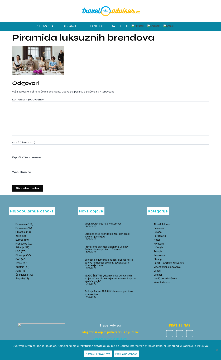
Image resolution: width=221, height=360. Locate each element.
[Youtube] (189, 333)
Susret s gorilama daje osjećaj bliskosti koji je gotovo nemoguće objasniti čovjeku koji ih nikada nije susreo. (109, 262)
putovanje (24, 228)
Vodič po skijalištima (165, 278)
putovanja (24, 224)
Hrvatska (159, 243)
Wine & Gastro (162, 282)
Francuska (24, 243)
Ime (23, 142)
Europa (22, 239)
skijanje (22, 247)
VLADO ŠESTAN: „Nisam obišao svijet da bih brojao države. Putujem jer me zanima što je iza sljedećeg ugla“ (110, 278)
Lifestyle (158, 247)
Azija (21, 270)
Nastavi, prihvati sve (98, 354)
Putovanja (159, 255)
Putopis (158, 251)
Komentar (28, 99)
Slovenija (23, 255)
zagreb (22, 278)
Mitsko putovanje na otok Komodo (103, 223)
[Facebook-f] (169, 333)
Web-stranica (21, 172)
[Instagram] (179, 333)
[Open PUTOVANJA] (55, 26)
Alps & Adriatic (162, 224)
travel (21, 263)
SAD (21, 259)
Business (159, 228)
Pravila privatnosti (126, 354)
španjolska (24, 274)
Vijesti (157, 270)
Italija (21, 235)
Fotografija (160, 235)
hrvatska (23, 231)
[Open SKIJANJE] (79, 26)
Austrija (22, 267)
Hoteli (157, 239)
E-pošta (26, 157)
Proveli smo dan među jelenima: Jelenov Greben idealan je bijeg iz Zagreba (106, 248)
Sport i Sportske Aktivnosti (169, 263)
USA (21, 251)
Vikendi (158, 274)
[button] (178, 26)
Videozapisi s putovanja (167, 267)
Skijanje (158, 259)
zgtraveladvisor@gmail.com (110, 338)
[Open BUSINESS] (104, 26)
